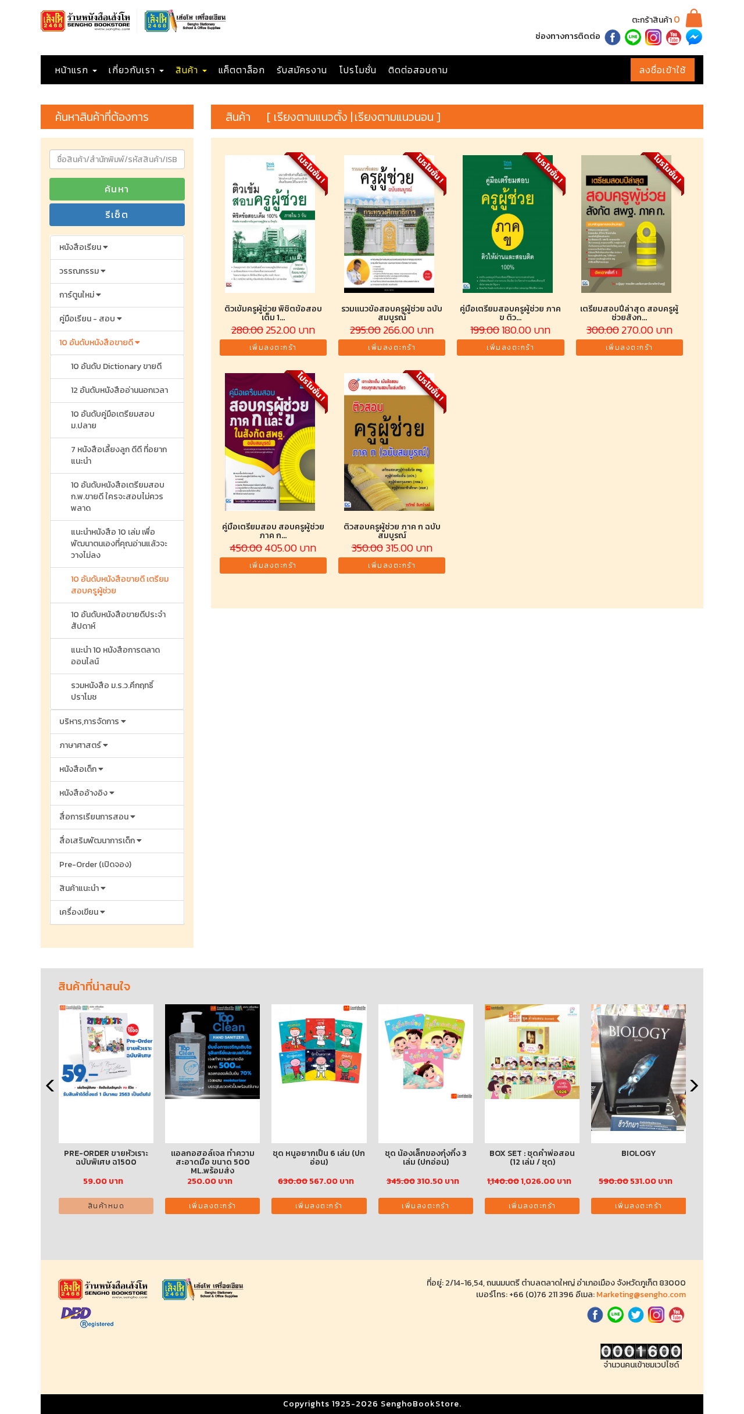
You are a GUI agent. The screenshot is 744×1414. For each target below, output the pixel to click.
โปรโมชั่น (358, 70)
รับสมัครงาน (302, 70)
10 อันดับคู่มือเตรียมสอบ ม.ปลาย (113, 420)
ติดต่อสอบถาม (418, 70)
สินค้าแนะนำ (80, 888)
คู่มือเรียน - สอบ (88, 319)
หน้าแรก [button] (73, 70)
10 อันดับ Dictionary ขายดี (116, 366)
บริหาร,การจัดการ (90, 721)
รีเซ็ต (116, 214)
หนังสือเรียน (81, 247)
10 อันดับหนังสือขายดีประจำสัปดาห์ (118, 620)
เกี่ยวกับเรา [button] (133, 70)
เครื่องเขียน (79, 912)
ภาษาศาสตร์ (81, 745)
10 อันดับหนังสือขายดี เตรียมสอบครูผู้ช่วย (120, 585)
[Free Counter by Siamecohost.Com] (641, 1351)
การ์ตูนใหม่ (77, 295)
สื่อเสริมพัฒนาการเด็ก (98, 841)
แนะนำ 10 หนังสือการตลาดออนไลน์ (115, 656)
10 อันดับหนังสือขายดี (97, 343)
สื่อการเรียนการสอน (94, 817)
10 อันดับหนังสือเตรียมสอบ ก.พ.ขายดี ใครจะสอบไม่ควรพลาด (117, 496)
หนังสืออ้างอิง (84, 793)
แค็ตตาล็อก (242, 70)
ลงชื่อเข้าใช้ (662, 70)
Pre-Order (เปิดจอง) (95, 864)
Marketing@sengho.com (641, 1294)
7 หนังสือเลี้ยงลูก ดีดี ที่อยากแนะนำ (119, 455)
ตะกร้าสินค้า (656, 20)
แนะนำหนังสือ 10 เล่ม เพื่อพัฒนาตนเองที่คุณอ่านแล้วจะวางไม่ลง (119, 543)
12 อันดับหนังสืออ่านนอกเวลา (119, 390)
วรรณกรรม (80, 271)
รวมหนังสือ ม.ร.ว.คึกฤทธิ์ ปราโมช (112, 691)
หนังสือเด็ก (78, 769)
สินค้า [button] (188, 70)
